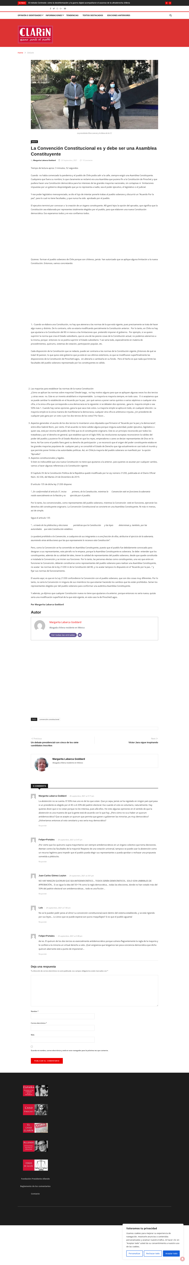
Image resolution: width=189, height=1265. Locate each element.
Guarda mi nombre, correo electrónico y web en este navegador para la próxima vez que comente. (69, 1050)
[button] (166, 3)
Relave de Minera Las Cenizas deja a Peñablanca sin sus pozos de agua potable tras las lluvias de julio (73, 3)
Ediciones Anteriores (118, 15)
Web (32, 1035)
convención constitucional (49, 719)
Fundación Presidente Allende (35, 1178)
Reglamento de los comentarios (35, 1186)
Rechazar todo (153, 1253)
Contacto (35, 1193)
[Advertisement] (94, 238)
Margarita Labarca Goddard (44, 160)
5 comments (88, 160)
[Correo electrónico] (80, 635)
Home (20, 52)
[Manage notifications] (182, 1259)
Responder (43, 825)
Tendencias (72, 15)
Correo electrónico (39, 1023)
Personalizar (134, 1253)
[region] (153, 1241)
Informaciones (54, 15)
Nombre (35, 1011)
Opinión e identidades (30, 15)
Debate (30, 52)
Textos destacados (93, 15)
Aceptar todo (171, 1253)
